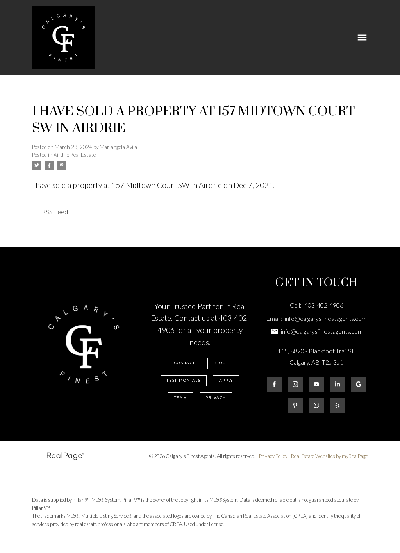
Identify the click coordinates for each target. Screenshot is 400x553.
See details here (301, 185)
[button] (184, 363)
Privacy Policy (273, 456)
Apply (226, 380)
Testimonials (183, 380)
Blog (220, 363)
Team (180, 398)
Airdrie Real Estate (75, 155)
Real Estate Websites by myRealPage (329, 456)
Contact (184, 363)
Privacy (215, 398)
